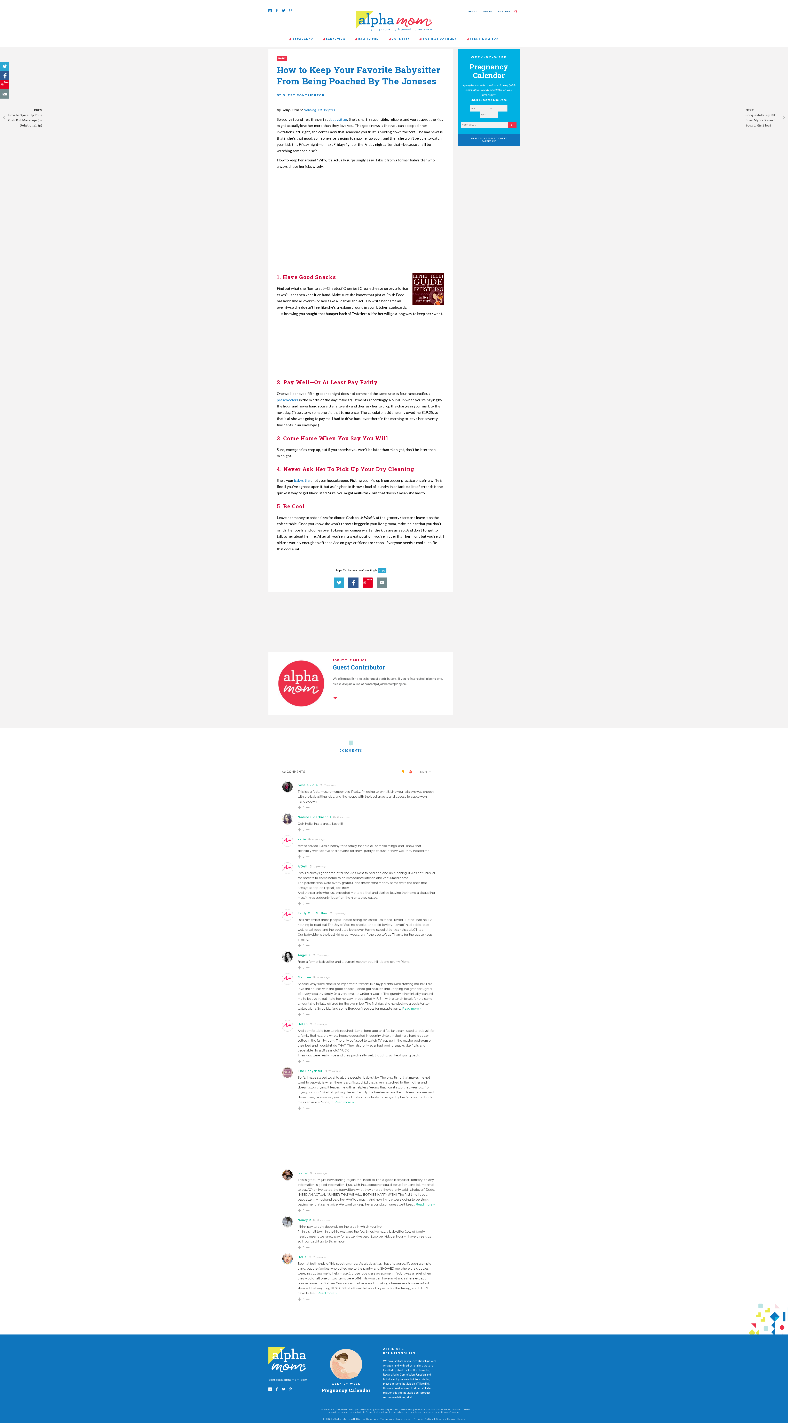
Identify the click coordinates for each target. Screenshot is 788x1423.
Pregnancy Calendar (346, 1390)
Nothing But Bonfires (319, 110)
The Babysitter (310, 1071)
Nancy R (304, 1220)
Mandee (304, 977)
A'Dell (303, 866)
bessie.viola (308, 785)
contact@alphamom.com (287, 1379)
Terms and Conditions (395, 1419)
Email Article (4, 94)
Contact (504, 11)
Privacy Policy (423, 1419)
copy (382, 570)
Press (487, 11)
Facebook (4, 75)
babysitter (338, 119)
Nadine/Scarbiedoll (314, 817)
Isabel (303, 1173)
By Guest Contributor (301, 95)
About (473, 11)
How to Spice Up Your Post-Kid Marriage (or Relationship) (25, 120)
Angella (304, 955)
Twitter (4, 66)
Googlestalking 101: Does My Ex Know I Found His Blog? (761, 120)
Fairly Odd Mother (313, 913)
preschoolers (287, 400)
